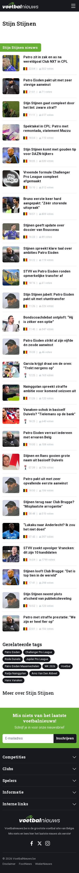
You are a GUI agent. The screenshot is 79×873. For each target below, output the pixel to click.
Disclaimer (9, 863)
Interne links (15, 804)
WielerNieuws (43, 863)
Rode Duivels (12, 659)
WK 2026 (50, 666)
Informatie (13, 792)
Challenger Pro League (38, 652)
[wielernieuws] (39, 818)
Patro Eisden (12, 652)
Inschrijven (65, 738)
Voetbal (65, 666)
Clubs (8, 768)
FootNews (25, 863)
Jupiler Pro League (37, 659)
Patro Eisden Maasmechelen (22, 666)
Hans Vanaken (13, 680)
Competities (14, 757)
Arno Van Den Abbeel (44, 673)
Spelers (9, 780)
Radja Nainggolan (15, 673)
